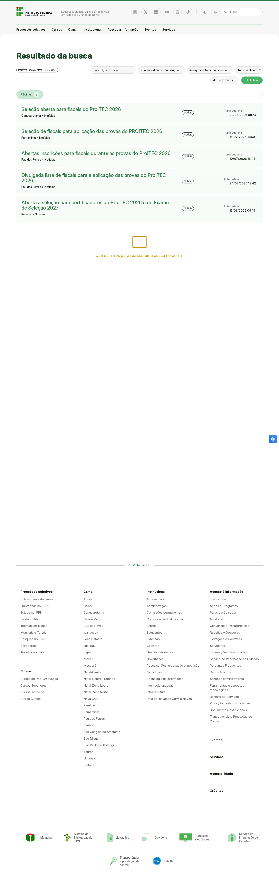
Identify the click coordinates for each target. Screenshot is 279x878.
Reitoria (89, 765)
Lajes (87, 652)
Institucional (93, 29)
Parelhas (90, 705)
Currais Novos (93, 626)
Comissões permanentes (164, 612)
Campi (72, 29)
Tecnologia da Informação (165, 679)
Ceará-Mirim (92, 619)
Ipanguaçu (91, 632)
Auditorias (217, 619)
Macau (88, 659)
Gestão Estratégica (160, 652)
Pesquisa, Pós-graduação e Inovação (173, 665)
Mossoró (90, 665)
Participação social (223, 612)
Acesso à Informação (123, 29)
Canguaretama (94, 612)
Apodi (88, 599)
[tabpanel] (139, 162)
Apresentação (156, 599)
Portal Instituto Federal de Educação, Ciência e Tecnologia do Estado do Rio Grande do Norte (34, 11)
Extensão (153, 639)
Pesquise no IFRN (33, 639)
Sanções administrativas (227, 679)
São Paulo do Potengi (99, 745)
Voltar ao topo (142, 565)
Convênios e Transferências (229, 626)
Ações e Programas (224, 606)
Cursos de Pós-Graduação (39, 679)
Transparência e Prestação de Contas (231, 719)
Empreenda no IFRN (34, 606)
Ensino (151, 626)
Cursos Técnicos (32, 692)
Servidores (28, 646)
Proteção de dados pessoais (230, 703)
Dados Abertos (220, 672)
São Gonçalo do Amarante (102, 732)
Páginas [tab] (29, 94)
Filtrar (252, 80)
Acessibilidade (221, 774)
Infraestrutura (156, 692)
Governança (155, 659)
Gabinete (153, 646)
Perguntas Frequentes (225, 665)
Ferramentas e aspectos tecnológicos (227, 688)
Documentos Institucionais (228, 710)
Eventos (150, 29)
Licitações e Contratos (226, 639)
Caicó (88, 606)
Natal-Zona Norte (96, 692)
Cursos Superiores (33, 685)
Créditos (216, 791)
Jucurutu (90, 646)
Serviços (168, 29)
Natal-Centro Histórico (99, 679)
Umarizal (90, 758)
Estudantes (154, 632)
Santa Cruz (91, 725)
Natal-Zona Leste (96, 685)
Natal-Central (93, 672)
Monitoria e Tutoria (33, 632)
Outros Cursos (30, 699)
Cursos (57, 29)
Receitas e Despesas (225, 632)
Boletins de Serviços (224, 697)
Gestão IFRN (29, 619)
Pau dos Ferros (94, 718)
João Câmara (93, 639)
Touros (88, 752)
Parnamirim (91, 712)
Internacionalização (33, 626)
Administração (157, 606)
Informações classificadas (228, 652)
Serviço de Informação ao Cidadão (234, 659)
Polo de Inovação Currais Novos (169, 699)
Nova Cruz (91, 699)
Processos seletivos (31, 29)
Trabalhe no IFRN (32, 652)
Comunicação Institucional (165, 619)
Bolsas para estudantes (36, 599)
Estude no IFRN (31, 612)
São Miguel (91, 738)
